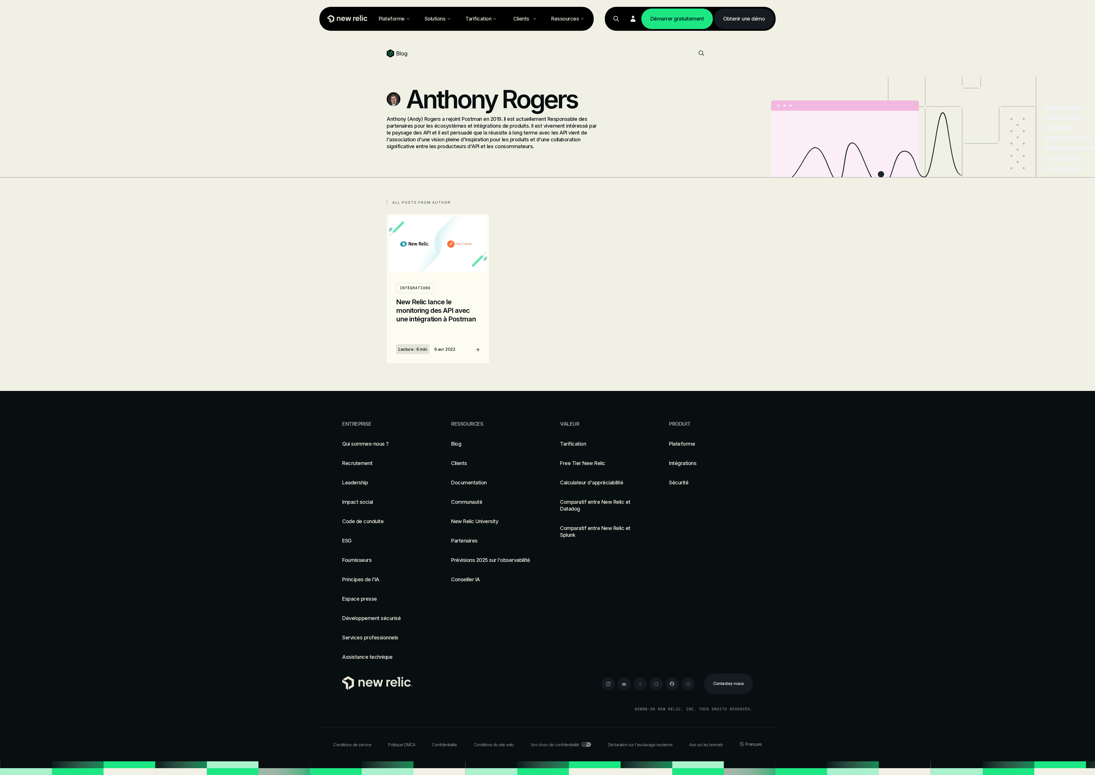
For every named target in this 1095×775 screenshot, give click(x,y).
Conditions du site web (494, 744)
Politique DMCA (401, 744)
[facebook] (672, 684)
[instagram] (688, 684)
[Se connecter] (633, 19)
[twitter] (640, 684)
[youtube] (624, 684)
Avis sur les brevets (706, 744)
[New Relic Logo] (346, 19)
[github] (656, 684)
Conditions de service (352, 744)
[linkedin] (608, 684)
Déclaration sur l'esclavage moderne (640, 744)
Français (753, 744)
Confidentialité (444, 744)
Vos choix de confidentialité (555, 744)
